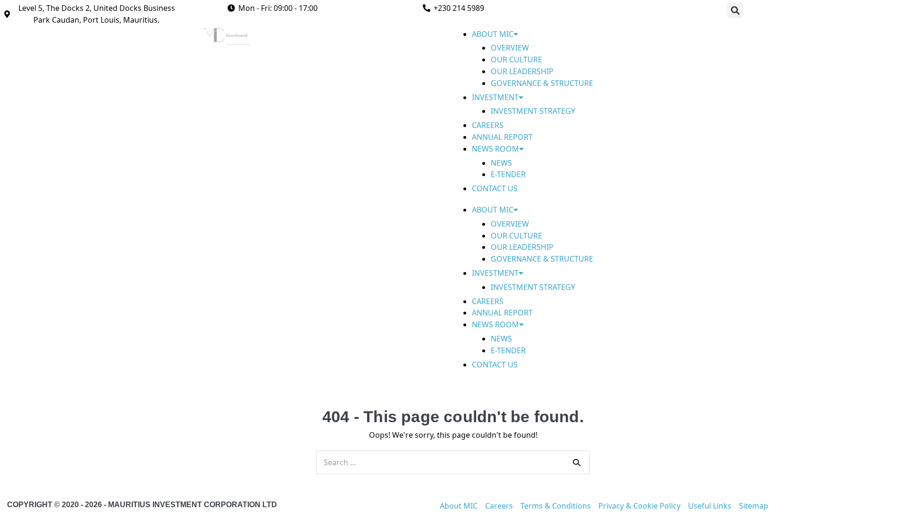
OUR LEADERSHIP (522, 71)
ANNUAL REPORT (502, 137)
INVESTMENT (495, 97)
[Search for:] (453, 462)
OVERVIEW (510, 48)
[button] (735, 10)
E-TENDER (508, 174)
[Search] (576, 462)
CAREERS (487, 125)
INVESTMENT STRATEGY (533, 111)
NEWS (501, 163)
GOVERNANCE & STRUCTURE (542, 83)
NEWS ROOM (495, 149)
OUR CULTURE (516, 59)
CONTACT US (495, 188)
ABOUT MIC (492, 34)
